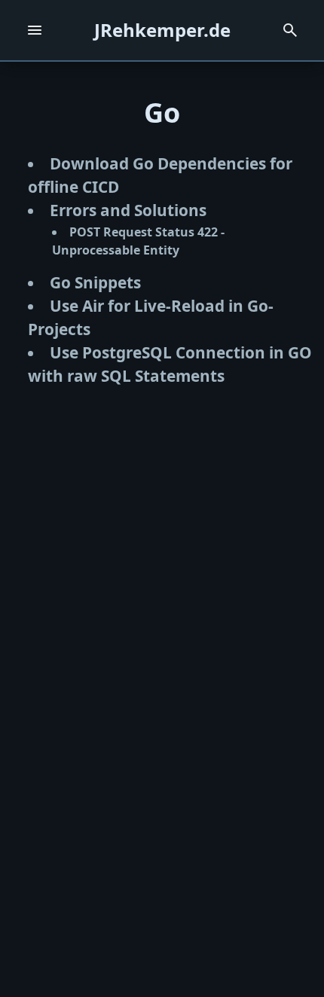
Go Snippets (95, 282)
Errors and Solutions (128, 210)
